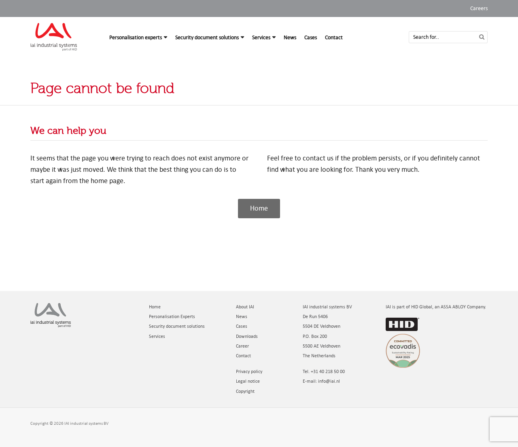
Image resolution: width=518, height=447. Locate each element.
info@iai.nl (329, 381)
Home (155, 307)
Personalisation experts (135, 37)
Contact (334, 37)
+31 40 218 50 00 (328, 371)
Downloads (247, 336)
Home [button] (259, 208)
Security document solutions (207, 37)
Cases (310, 37)
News (290, 37)
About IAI (245, 307)
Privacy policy (249, 371)
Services (261, 37)
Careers (479, 8)
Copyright (245, 391)
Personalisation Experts (172, 316)
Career (242, 346)
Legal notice (248, 381)
